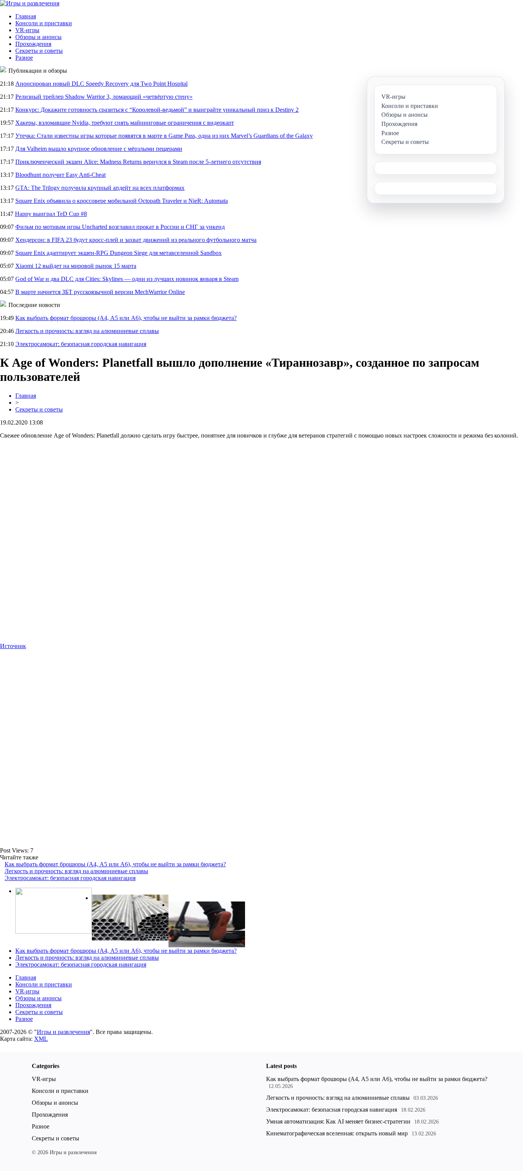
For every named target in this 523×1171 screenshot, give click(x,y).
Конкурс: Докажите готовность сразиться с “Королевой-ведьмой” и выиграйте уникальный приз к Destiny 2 (157, 109)
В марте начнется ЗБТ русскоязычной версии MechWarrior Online (100, 292)
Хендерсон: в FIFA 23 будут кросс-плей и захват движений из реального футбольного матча (136, 240)
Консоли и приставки (43, 23)
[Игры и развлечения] (29, 3)
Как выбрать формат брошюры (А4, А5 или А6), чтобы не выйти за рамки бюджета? (126, 318)
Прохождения (33, 44)
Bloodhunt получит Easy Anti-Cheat (60, 174)
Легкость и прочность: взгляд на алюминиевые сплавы (87, 331)
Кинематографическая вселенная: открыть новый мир (337, 1133)
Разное (24, 57)
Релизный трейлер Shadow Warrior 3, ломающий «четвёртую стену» (104, 96)
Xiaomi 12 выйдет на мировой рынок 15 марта (75, 266)
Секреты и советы (39, 50)
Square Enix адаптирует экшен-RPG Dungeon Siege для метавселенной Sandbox (118, 253)
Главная (25, 16)
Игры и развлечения (63, 1032)
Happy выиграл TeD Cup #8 (51, 214)
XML (41, 1038)
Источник (13, 646)
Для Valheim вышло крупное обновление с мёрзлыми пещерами (98, 148)
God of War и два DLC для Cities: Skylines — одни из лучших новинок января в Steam (127, 279)
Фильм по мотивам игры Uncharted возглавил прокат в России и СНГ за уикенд (120, 227)
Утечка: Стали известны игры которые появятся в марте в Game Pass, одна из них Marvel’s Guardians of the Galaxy (164, 135)
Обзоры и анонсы (38, 37)
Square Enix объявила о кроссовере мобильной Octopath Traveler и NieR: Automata (121, 201)
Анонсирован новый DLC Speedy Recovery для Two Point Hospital (101, 83)
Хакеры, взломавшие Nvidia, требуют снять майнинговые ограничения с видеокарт (124, 122)
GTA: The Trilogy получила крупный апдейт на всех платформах (100, 188)
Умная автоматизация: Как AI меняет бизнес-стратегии (338, 1121)
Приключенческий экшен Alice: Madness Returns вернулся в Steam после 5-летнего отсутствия (138, 161)
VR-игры (27, 30)
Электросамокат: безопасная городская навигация (80, 344)
